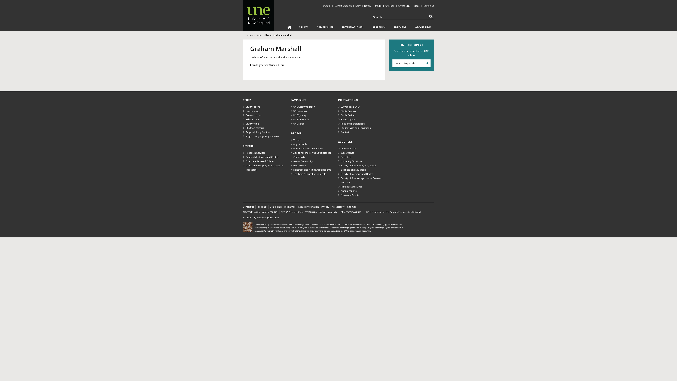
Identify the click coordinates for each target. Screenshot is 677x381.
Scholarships (252, 119)
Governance (347, 152)
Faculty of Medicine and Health (357, 174)
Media (378, 5)
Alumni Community (303, 161)
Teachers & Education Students (309, 174)
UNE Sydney (299, 115)
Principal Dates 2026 (351, 186)
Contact (345, 132)
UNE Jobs (389, 5)
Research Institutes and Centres (262, 157)
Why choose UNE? (350, 106)
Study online (252, 123)
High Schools (300, 144)
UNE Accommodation (304, 106)
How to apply (252, 111)
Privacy (325, 206)
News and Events (350, 195)
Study (303, 27)
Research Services (255, 152)
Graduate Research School (260, 161)
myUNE (327, 5)
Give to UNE (404, 5)
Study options (253, 106)
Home (289, 28)
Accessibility (338, 206)
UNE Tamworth (301, 119)
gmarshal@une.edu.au (271, 65)
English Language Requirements (262, 136)
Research (379, 27)
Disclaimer (289, 206)
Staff (357, 5)
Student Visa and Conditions (356, 127)
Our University (348, 148)
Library (367, 5)
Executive (346, 157)
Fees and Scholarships (353, 123)
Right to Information (308, 206)
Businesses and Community (308, 148)
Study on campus (255, 127)
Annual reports (349, 190)
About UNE (423, 27)
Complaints (276, 206)
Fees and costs (253, 115)
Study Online (347, 115)
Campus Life (325, 27)
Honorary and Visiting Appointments (312, 169)
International (353, 27)
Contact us (428, 5)
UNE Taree (298, 123)
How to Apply (348, 119)
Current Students (343, 5)
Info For (400, 27)
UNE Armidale (300, 111)
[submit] (427, 63)
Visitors (297, 140)
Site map (351, 206)
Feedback (262, 206)
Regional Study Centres (258, 132)
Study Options (348, 111)
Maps (416, 5)
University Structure (351, 161)
